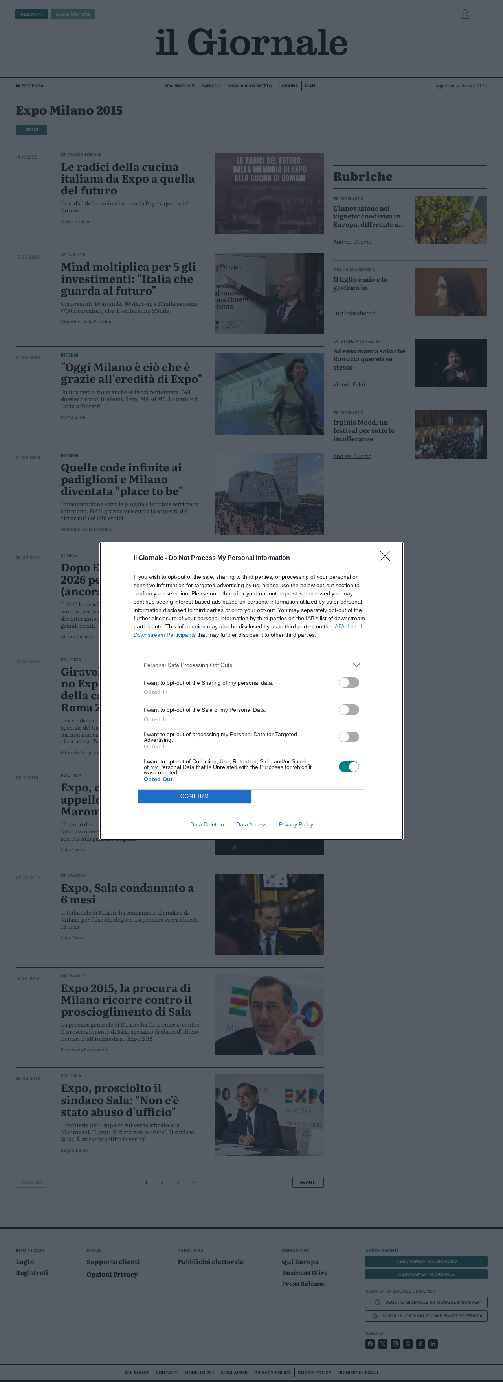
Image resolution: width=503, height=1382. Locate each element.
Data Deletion (207, 824)
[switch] (349, 682)
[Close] (387, 558)
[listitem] (251, 665)
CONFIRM (194, 796)
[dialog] (251, 691)
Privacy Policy (296, 824)
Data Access (251, 824)
